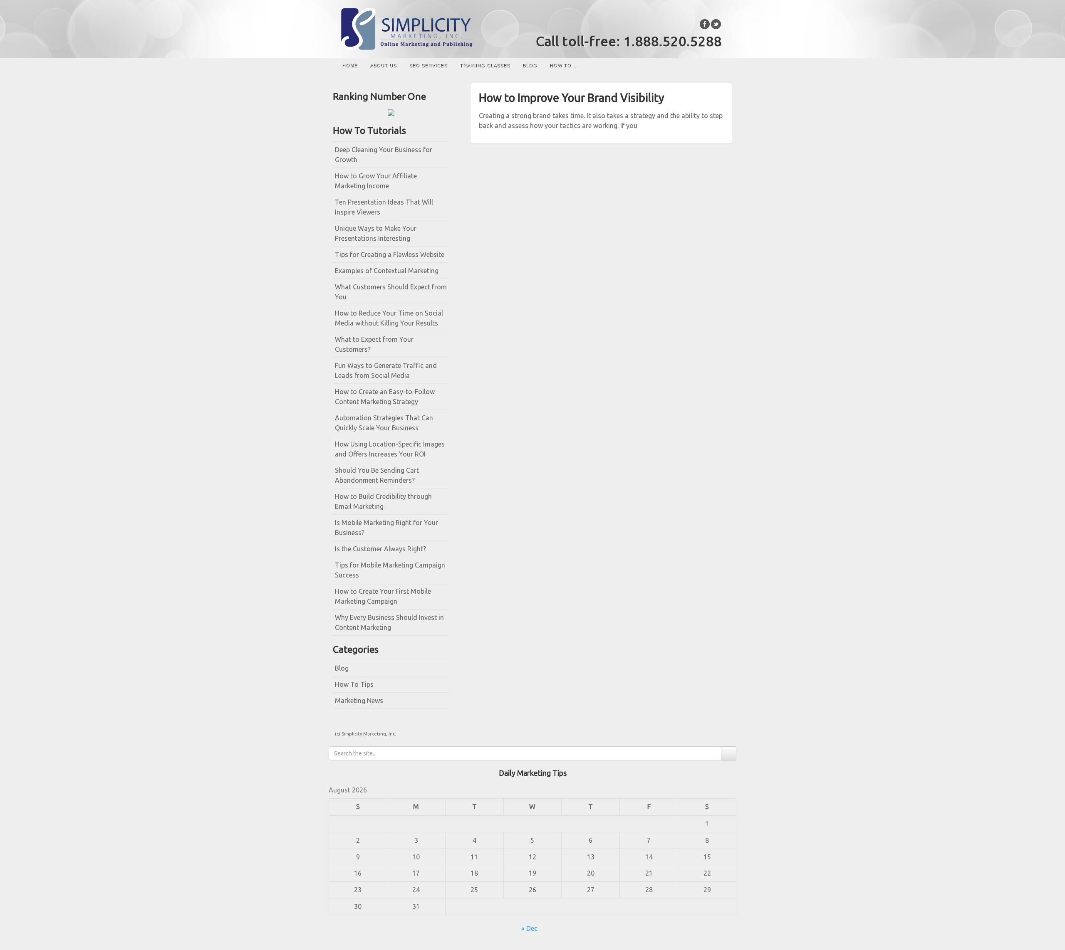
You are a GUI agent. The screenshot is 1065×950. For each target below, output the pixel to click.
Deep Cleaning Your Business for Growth (383, 154)
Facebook (705, 24)
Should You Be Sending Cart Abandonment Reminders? (377, 475)
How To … (564, 65)
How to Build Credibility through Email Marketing (383, 501)
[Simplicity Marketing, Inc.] (532, 29)
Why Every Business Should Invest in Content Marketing (389, 622)
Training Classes (485, 65)
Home (349, 65)
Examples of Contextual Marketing (386, 270)
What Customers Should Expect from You (391, 292)
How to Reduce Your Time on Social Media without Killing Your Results (389, 318)
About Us (383, 65)
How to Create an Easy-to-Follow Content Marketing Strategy (385, 396)
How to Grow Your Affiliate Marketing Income (376, 181)
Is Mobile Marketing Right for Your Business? (386, 527)
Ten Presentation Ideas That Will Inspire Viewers (384, 207)
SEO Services (428, 65)
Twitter (716, 24)
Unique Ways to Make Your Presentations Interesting (375, 233)
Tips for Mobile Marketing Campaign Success (390, 570)
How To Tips (354, 684)
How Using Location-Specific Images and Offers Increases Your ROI (390, 449)
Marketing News (359, 700)
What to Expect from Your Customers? (374, 344)
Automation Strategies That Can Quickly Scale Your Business (384, 423)
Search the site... (722, 65)
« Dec (529, 928)
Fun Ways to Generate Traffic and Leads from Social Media (386, 370)
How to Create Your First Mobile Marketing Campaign (383, 596)
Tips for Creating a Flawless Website (389, 254)
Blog (530, 65)
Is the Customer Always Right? (380, 549)
